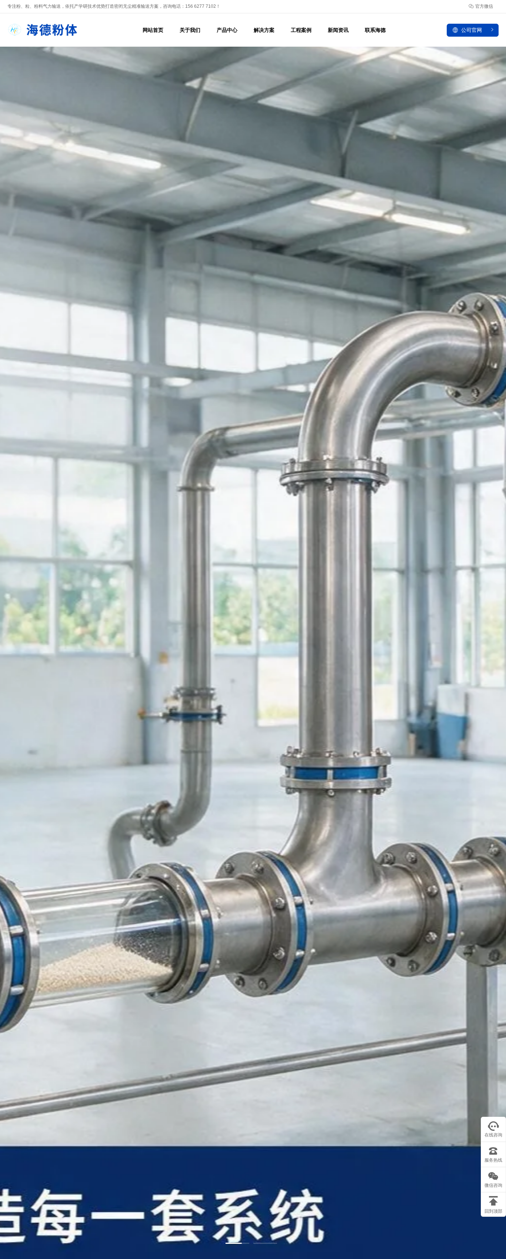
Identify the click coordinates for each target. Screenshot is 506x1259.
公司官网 (471, 30)
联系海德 (375, 30)
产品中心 (227, 30)
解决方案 (264, 30)
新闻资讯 (338, 30)
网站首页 (153, 30)
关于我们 (190, 30)
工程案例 (301, 30)
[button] (237, 1243)
